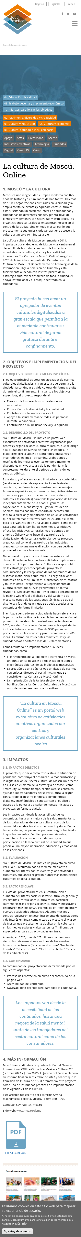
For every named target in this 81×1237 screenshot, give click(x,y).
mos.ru (51, 672)
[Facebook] (63, 13)
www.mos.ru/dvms (29, 1110)
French (70, 4)
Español (55, 4)
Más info (21, 1223)
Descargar (16, 1153)
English (39, 4)
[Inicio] (17, 19)
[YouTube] (75, 13)
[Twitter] (68, 13)
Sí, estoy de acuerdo (17, 1231)
